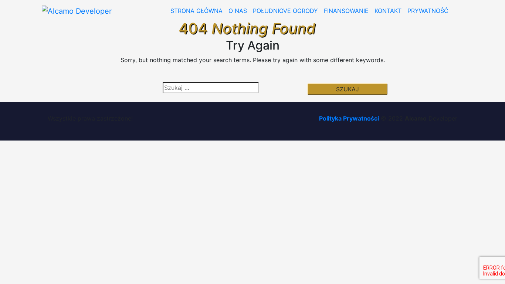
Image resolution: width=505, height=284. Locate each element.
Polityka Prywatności (349, 118)
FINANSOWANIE (346, 10)
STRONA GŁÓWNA (196, 10)
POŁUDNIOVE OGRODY (285, 10)
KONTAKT (387, 10)
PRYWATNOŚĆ (427, 10)
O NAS (237, 10)
